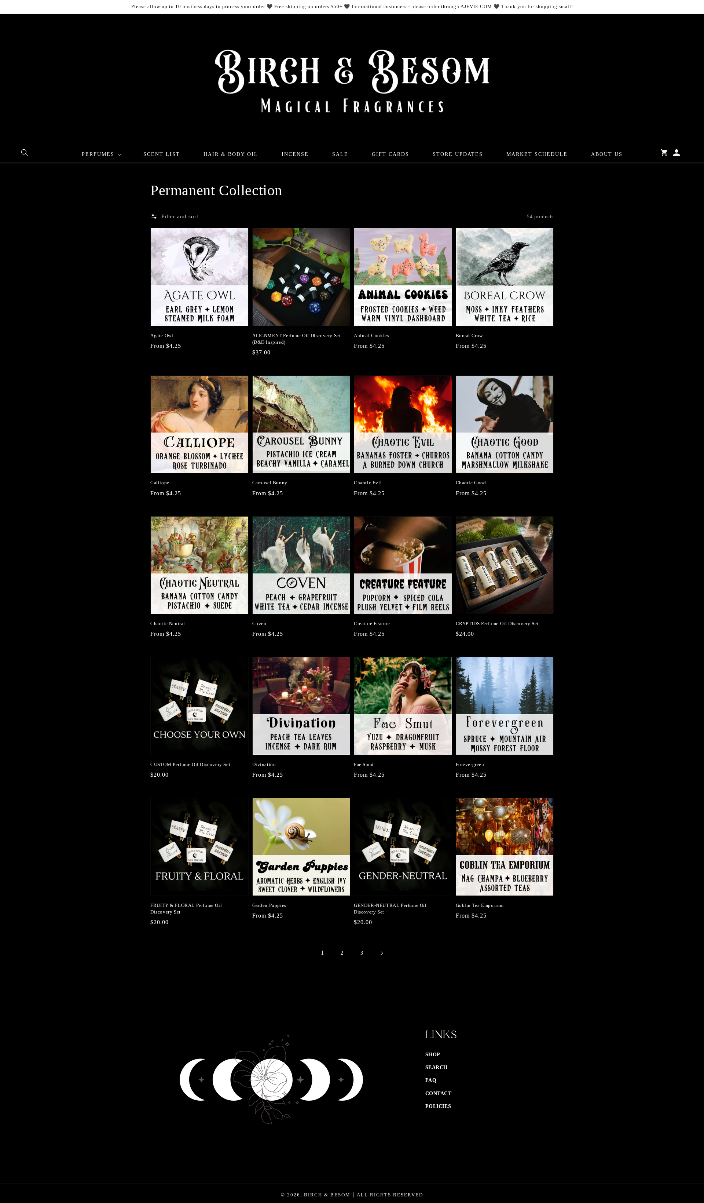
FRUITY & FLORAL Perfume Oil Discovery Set (186, 909)
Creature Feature (372, 623)
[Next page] (382, 953)
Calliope (159, 482)
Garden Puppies (269, 905)
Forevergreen (470, 764)
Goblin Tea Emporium (480, 905)
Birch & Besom (327, 1194)
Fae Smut (364, 764)
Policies (438, 1106)
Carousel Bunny (269, 482)
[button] (24, 153)
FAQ (431, 1080)
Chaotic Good (471, 482)
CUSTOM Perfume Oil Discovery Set (190, 764)
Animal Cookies (371, 335)
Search (436, 1067)
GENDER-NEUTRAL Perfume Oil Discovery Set (390, 909)
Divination (264, 764)
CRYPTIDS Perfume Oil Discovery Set (497, 623)
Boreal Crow (469, 335)
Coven (259, 623)
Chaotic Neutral (167, 623)
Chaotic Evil (368, 482)
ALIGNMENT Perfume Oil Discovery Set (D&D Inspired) (296, 339)
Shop (432, 1054)
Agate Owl (161, 335)
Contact (438, 1093)
